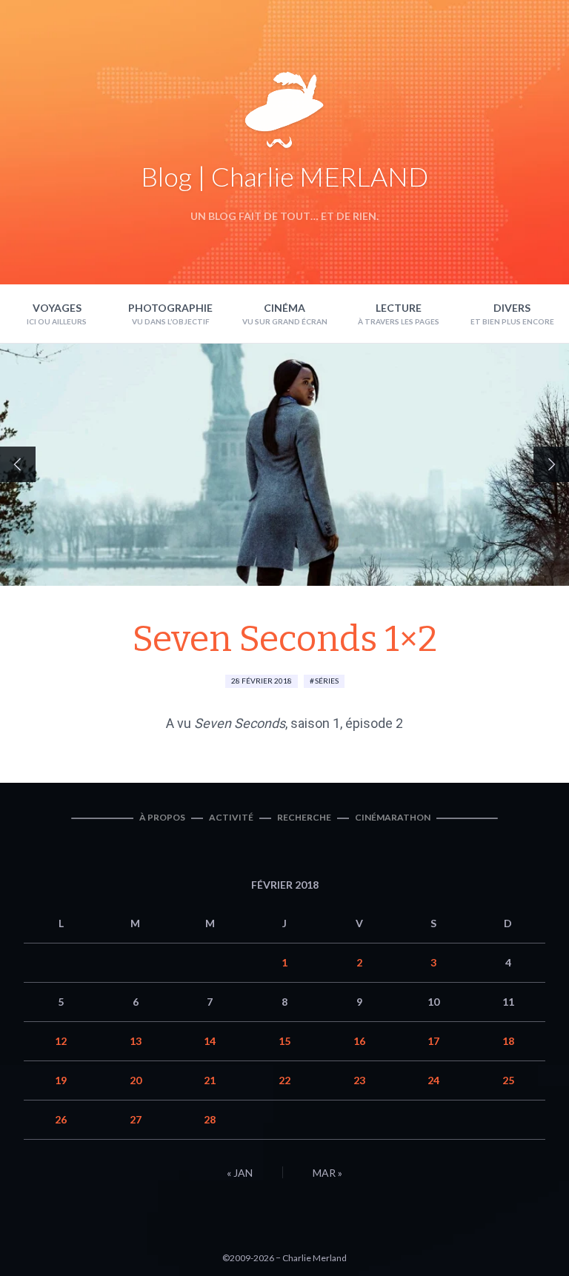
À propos (162, 817)
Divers (511, 307)
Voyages (57, 307)
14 (210, 1041)
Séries (327, 680)
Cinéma (284, 307)
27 (136, 1119)
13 (136, 1041)
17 (433, 1041)
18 (508, 1041)
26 (61, 1119)
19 (61, 1080)
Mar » (327, 1172)
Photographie (170, 307)
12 (61, 1041)
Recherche (304, 817)
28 (210, 1119)
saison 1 (315, 723)
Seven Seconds (239, 723)
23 (359, 1080)
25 (508, 1080)
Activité (231, 817)
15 (284, 1041)
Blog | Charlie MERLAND (284, 176)
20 (136, 1080)
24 (433, 1080)
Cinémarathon (392, 817)
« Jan (240, 1172)
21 (210, 1080)
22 (284, 1080)
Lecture (399, 307)
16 (359, 1041)
